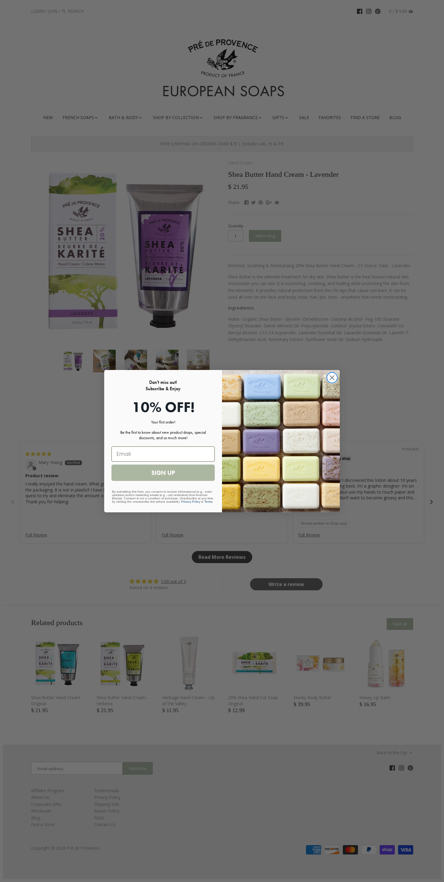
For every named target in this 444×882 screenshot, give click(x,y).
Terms (208, 501)
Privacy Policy (190, 501)
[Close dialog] (332, 377)
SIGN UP (163, 473)
